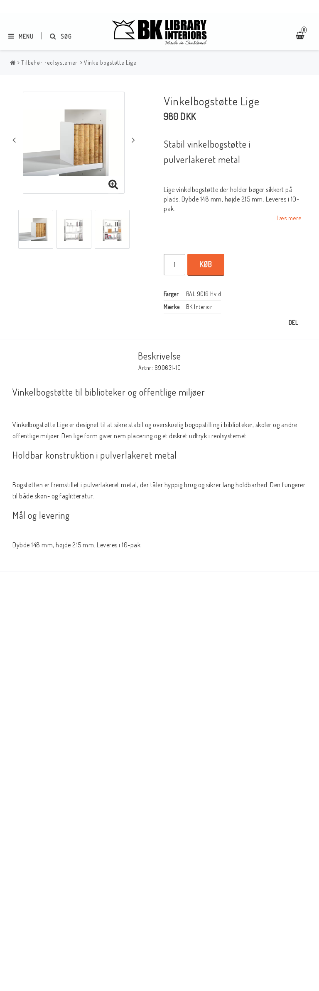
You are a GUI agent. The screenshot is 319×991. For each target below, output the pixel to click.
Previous (14, 139)
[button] (113, 184)
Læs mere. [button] (290, 217)
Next (133, 139)
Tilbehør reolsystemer (49, 62)
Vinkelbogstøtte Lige (110, 62)
